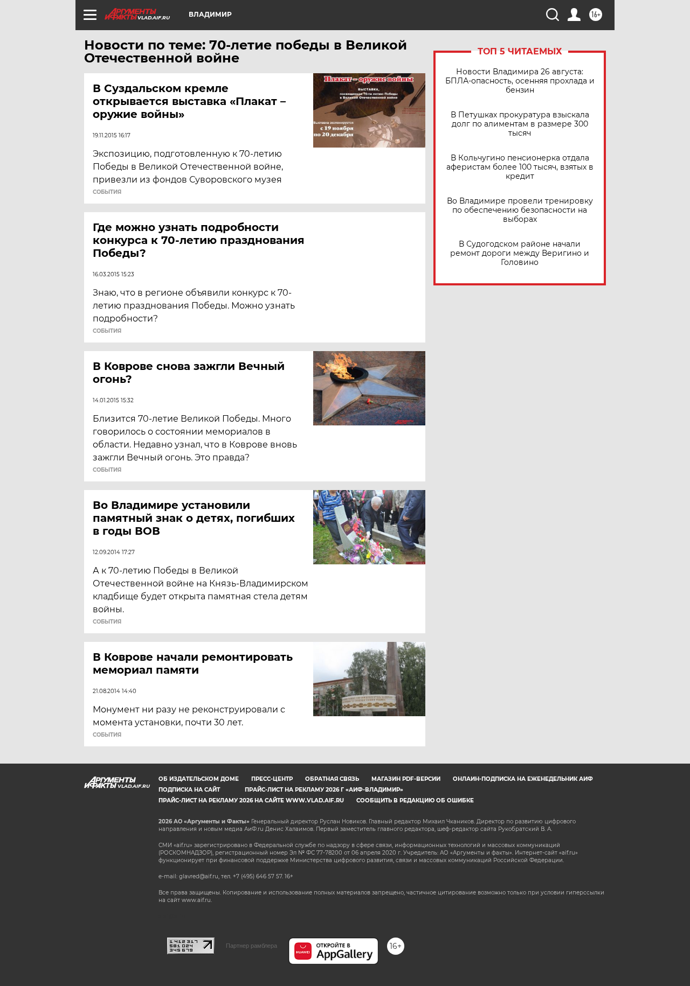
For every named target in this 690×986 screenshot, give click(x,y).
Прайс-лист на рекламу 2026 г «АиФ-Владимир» (324, 789)
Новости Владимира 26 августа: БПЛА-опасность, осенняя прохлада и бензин (520, 81)
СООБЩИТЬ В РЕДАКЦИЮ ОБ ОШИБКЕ (415, 800)
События (107, 192)
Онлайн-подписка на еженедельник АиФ (523, 778)
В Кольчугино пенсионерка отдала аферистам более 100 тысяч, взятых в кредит (520, 167)
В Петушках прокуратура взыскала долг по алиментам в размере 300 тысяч (520, 124)
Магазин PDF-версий (405, 778)
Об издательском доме (198, 778)
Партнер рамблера (251, 945)
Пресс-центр (272, 778)
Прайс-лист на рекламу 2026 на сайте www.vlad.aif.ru (251, 800)
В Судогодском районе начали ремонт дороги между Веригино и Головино (519, 253)
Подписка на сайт (189, 789)
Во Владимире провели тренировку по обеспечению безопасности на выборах (520, 210)
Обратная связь (332, 778)
